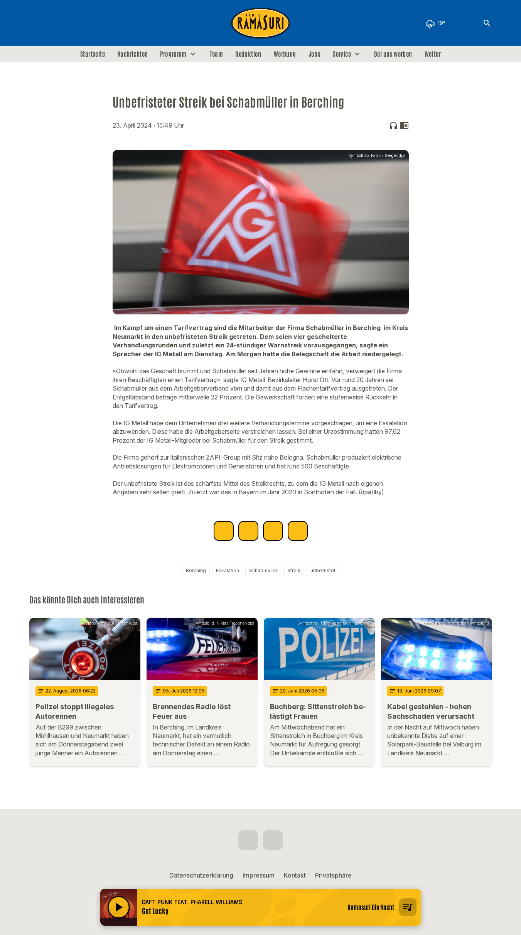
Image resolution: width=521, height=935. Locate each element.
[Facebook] (37, 23)
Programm (173, 54)
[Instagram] (52, 23)
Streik (293, 570)
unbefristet (323, 570)
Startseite (92, 54)
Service (342, 54)
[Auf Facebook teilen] (223, 531)
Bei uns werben (393, 54)
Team (216, 54)
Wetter (433, 54)
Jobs (315, 54)
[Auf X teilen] (248, 531)
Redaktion (248, 54)
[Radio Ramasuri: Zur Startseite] (260, 23)
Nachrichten (132, 54)
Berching (196, 570)
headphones (393, 125)
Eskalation (227, 570)
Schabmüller (263, 570)
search (487, 23)
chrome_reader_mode (404, 125)
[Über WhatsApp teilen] (273, 531)
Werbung (285, 54)
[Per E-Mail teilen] (297, 531)
